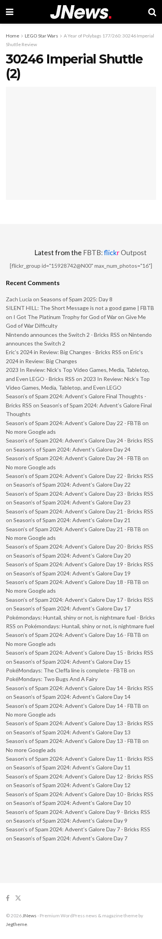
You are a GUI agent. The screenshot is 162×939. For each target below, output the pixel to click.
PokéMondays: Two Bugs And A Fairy (52, 679)
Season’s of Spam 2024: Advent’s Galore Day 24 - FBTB (73, 458)
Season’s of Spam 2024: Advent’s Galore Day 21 (72, 520)
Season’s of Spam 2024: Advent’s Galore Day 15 (72, 661)
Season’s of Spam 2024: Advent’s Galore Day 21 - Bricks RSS (79, 511)
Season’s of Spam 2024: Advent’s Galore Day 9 (70, 820)
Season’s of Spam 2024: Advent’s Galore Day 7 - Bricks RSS (78, 829)
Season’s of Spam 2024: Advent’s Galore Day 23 (72, 502)
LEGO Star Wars (41, 36)
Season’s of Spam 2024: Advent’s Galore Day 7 (70, 838)
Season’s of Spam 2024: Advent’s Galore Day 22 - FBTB (73, 423)
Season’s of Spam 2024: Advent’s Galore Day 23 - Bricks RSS (79, 493)
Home (12, 36)
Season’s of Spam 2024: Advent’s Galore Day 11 (72, 767)
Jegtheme (16, 924)
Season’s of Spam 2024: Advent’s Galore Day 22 (72, 484)
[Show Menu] (9, 12)
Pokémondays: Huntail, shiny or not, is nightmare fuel (89, 626)
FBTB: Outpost (115, 252)
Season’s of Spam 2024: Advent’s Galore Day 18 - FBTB (73, 582)
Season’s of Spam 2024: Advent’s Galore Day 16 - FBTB (73, 634)
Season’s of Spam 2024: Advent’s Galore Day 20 (72, 555)
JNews (29, 915)
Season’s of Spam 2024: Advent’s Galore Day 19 (72, 573)
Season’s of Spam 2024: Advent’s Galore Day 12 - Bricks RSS (79, 776)
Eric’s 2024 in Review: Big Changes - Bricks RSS (64, 352)
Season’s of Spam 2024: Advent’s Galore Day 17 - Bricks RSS (79, 599)
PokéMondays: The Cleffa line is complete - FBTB (66, 670)
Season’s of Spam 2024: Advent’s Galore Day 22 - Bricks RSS (79, 475)
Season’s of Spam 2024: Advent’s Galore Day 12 (72, 785)
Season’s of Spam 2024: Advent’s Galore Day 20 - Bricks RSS (79, 546)
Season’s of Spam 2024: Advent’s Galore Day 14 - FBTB (73, 705)
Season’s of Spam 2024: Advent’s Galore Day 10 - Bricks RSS (79, 794)
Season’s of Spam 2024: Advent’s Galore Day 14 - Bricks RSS (79, 688)
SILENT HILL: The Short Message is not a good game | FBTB (80, 307)
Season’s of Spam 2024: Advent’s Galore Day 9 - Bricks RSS (78, 811)
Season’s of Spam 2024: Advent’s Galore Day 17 (72, 608)
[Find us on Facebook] (7, 898)
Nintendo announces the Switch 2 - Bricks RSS (63, 334)
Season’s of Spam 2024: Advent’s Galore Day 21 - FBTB (73, 529)
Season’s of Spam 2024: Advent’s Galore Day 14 (72, 696)
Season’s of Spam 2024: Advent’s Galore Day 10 (72, 802)
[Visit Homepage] (80, 12)
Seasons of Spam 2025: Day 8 (76, 299)
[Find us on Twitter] (18, 898)
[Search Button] (152, 12)
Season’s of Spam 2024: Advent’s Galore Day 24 (72, 449)
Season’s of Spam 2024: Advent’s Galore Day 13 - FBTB (73, 740)
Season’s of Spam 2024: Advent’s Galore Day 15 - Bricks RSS (79, 652)
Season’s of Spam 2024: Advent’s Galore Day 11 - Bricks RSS (79, 758)
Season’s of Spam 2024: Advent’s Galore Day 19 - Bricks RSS (79, 564)
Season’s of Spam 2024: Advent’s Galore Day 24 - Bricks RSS (79, 440)
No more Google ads (31, 431)
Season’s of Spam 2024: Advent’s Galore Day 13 (72, 732)
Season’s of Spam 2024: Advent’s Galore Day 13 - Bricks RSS (79, 723)
